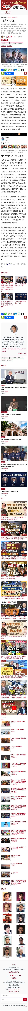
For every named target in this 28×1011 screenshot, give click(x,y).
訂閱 (25, 999)
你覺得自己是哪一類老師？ (17, 729)
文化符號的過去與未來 (16, 746)
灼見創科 (3, 489)
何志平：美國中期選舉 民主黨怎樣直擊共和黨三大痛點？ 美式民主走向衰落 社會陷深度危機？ (18, 832)
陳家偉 (12, 740)
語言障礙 (9, 45)
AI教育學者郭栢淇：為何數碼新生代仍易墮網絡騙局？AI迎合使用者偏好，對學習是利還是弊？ (7, 287)
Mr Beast (20, 43)
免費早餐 (4, 40)
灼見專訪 (3, 385)
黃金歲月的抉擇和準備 (16, 863)
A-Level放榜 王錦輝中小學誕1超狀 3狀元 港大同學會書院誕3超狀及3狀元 (18, 790)
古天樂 (14, 43)
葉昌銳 (12, 731)
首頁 (2, 17)
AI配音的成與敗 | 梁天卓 (12, 17)
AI (10, 43)
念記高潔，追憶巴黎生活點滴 (18, 721)
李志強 (12, 873)
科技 (5, 17)
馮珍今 (12, 722)
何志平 (12, 747)
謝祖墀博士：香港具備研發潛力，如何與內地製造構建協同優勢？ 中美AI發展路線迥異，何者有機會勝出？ (13, 697)
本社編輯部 (5, 391)
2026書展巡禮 (4, 412)
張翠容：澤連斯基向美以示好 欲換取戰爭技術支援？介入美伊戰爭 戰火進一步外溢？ (18, 882)
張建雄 (12, 856)
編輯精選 (13, 816)
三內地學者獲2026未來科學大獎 (9, 491)
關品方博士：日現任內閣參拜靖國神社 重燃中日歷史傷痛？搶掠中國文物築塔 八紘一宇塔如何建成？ (13, 558)
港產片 (7, 43)
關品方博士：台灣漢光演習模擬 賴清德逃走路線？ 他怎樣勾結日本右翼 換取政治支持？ (18, 806)
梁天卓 (9, 37)
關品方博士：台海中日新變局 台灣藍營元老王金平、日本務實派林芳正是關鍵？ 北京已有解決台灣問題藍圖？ (13, 618)
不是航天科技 (14, 872)
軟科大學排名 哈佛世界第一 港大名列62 (11, 439)
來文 (12, 849)
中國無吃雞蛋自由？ (16, 855)
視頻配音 (4, 45)
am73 (9, 264)
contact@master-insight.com (15, 989)
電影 (3, 43)
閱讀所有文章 (21, 353)
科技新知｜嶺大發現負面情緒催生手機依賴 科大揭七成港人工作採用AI (7, 304)
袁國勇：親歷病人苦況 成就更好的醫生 (11, 414)
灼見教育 (3, 437)
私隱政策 (25, 1006)
